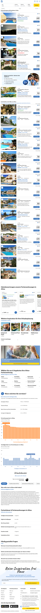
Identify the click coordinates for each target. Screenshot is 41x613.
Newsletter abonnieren (32, 583)
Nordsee (2, 590)
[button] (40, 1)
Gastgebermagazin (34, 592)
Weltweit (3, 596)
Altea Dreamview (20, 26)
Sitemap (2, 598)
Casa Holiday (20, 235)
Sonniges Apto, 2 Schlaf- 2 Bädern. (24, 106)
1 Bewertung (24, 237)
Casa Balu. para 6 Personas (22, 259)
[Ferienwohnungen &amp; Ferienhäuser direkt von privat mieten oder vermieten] (1, 1)
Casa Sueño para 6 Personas (22, 188)
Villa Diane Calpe (20, 141)
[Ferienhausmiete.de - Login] (37, 1)
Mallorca (2, 594)
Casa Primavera (20, 153)
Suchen (36, 5)
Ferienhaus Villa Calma (21, 165)
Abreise (22, 4)
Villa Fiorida (19, 247)
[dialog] (30, 603)
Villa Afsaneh (20, 38)
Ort (2, 4)
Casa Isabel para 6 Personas (22, 118)
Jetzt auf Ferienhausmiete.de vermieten (20, 363)
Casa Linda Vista (20, 15)
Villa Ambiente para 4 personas (23, 271)
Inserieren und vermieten (35, 590)
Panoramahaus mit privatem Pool (24, 200)
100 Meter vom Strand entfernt (23, 212)
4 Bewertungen (24, 65)
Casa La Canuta (20, 224)
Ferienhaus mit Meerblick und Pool (24, 130)
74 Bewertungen (25, 92)
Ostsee (2, 592)
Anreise (16, 4)
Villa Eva (19, 177)
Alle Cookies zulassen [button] (31, 608)
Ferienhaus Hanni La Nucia (22, 50)
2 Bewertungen (24, 17)
